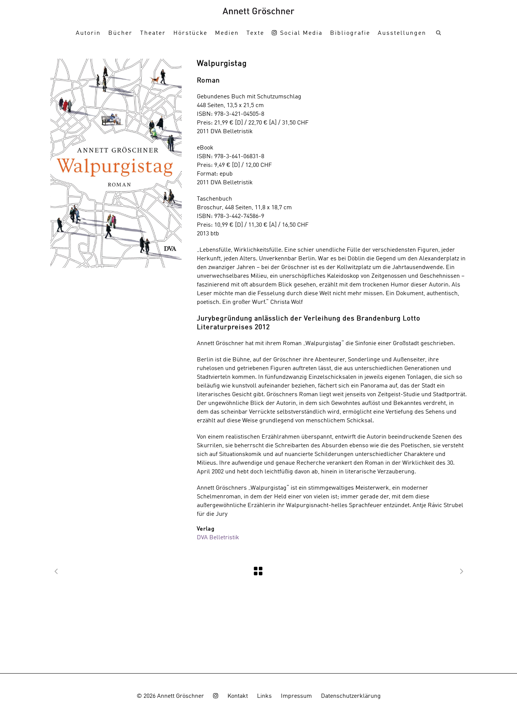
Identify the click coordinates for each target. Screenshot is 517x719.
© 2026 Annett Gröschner (170, 696)
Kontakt (237, 696)
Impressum (296, 696)
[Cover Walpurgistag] (116, 163)
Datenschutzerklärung (351, 696)
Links (264, 696)
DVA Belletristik (218, 538)
